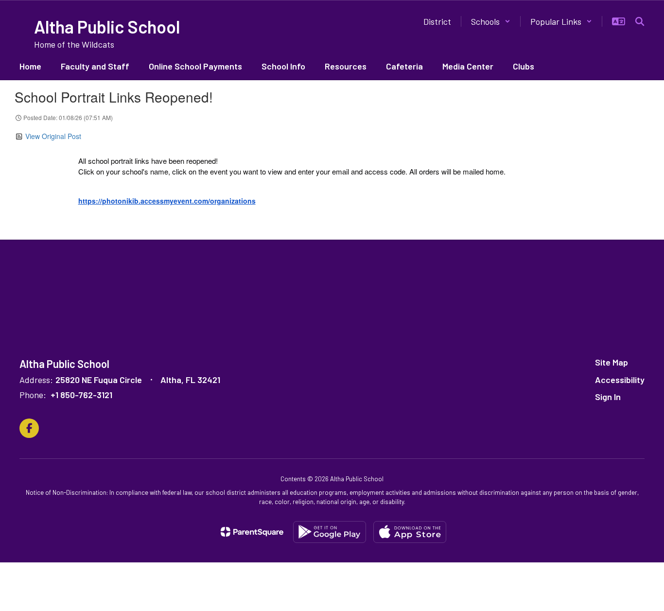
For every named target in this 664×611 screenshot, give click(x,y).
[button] (490, 21)
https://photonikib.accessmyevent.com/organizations (167, 201)
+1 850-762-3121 (81, 394)
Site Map (611, 362)
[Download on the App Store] (409, 532)
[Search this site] (640, 21)
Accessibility (620, 379)
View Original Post (53, 136)
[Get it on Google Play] (329, 532)
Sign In (608, 396)
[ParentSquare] (252, 531)
